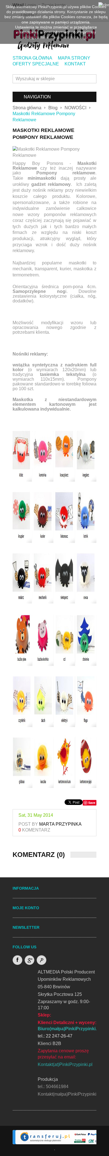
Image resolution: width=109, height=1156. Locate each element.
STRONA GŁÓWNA (32, 58)
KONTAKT (75, 63)
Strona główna (27, 107)
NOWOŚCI (75, 107)
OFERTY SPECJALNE (36, 63)
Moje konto (26, 908)
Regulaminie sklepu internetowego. (58, 37)
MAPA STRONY (74, 58)
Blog (53, 107)
